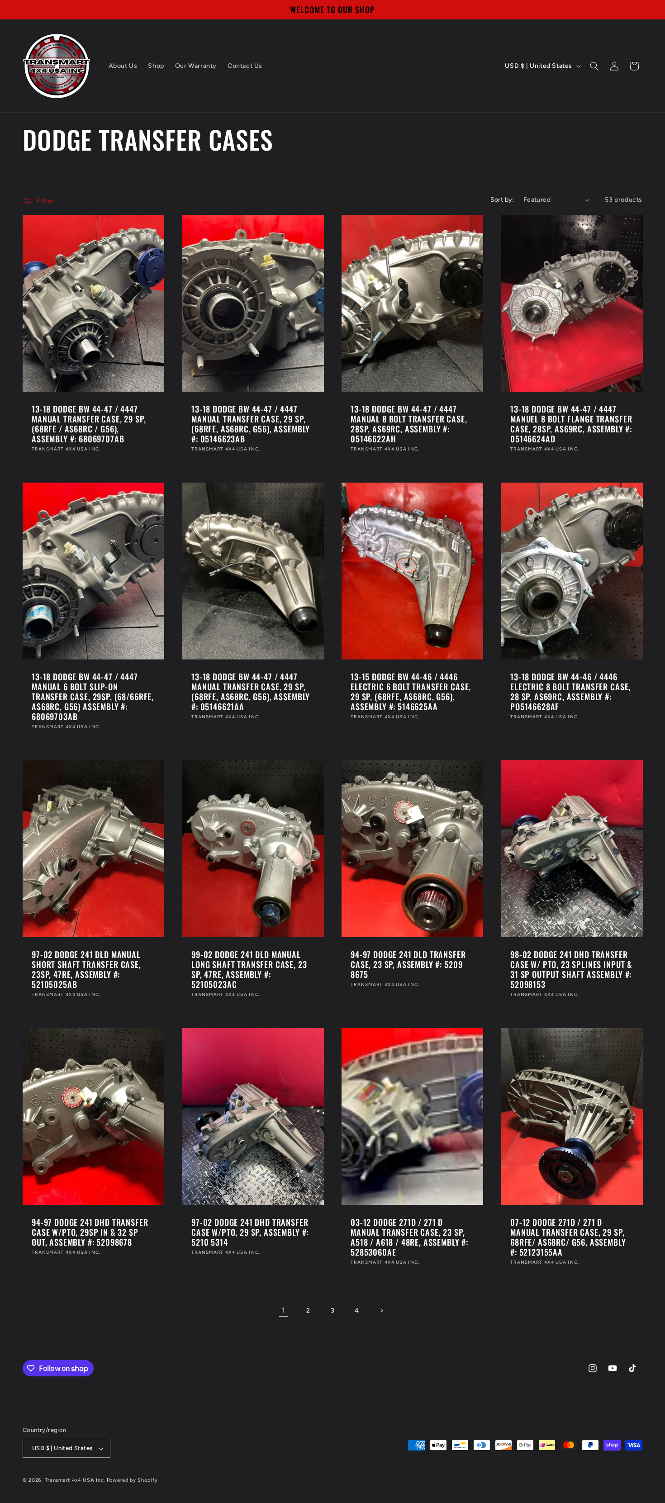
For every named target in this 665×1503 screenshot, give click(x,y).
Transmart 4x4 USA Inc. (75, 1481)
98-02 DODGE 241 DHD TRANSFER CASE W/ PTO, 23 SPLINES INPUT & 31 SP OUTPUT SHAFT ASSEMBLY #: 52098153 (571, 969)
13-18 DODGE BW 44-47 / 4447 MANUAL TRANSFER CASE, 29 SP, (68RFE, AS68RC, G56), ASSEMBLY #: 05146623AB (250, 424)
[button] (594, 66)
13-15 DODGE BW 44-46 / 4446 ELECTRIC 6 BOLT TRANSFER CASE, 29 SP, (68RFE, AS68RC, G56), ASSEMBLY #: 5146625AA (411, 691)
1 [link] (283, 1310)
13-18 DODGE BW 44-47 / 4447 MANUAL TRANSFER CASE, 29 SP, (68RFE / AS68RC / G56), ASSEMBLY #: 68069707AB (89, 424)
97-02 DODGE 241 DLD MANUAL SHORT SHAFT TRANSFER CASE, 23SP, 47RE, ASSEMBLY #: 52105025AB (86, 969)
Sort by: (502, 200)
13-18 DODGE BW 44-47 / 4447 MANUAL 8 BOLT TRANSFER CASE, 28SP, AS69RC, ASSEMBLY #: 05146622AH (409, 424)
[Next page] (381, 1310)
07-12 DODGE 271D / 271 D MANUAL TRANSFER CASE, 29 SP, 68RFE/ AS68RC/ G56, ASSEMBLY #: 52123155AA (568, 1237)
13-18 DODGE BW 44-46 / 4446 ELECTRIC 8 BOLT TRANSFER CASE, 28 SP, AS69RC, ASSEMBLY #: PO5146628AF (570, 691)
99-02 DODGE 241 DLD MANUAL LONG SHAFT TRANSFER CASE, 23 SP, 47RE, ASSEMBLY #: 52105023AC (249, 969)
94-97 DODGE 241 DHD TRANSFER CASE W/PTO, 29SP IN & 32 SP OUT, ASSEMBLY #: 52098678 (90, 1232)
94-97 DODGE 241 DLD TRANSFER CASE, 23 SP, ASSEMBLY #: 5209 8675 (408, 964)
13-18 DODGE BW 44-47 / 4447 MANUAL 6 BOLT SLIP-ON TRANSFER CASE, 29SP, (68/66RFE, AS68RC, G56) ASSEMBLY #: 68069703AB (93, 696)
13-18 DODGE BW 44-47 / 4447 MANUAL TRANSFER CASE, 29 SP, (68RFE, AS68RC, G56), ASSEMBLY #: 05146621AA (250, 691)
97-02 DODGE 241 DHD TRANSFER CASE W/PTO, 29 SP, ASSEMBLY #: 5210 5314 (250, 1232)
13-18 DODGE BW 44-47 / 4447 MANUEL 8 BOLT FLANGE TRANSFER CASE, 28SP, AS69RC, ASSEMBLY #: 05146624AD (571, 424)
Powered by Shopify (132, 1481)
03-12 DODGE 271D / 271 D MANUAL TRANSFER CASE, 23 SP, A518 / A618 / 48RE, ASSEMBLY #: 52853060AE (409, 1237)
